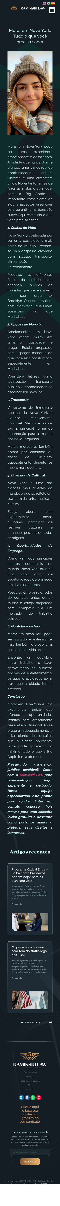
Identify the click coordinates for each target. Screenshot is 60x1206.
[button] (52, 10)
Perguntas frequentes (30, 1081)
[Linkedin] (21, 1097)
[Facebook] (27, 1097)
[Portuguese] (49, 3)
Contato (30, 1089)
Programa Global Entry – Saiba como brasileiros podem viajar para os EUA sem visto (30, 875)
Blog (30, 1085)
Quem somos (30, 1072)
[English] (44, 3)
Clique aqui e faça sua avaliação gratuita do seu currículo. (30, 1114)
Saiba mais (17, 904)
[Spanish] (53, 3)
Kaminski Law (32, 775)
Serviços (30, 1076)
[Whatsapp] (33, 1097)
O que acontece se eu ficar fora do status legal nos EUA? (30, 951)
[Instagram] (38, 1097)
